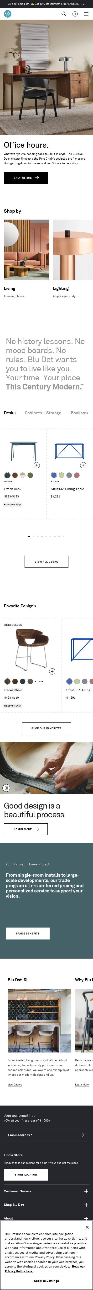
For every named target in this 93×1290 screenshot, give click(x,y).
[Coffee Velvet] (7, 681)
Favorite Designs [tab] (20, 606)
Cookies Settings (46, 1280)
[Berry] (77, 475)
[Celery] (61, 475)
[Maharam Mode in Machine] (23, 681)
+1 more (8, 481)
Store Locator (26, 1175)
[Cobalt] (54, 475)
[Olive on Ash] (30, 475)
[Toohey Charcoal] (30, 681)
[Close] (87, 1227)
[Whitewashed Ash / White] (23, 475)
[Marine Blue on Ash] (7, 475)
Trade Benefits (27, 934)
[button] (29, 536)
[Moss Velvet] (15, 681)
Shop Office (23, 178)
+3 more (55, 481)
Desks (9, 413)
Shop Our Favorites (46, 728)
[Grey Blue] (69, 475)
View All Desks (46, 562)
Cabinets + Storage (43, 413)
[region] (46, 1255)
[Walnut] (15, 475)
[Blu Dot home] (7, 14)
